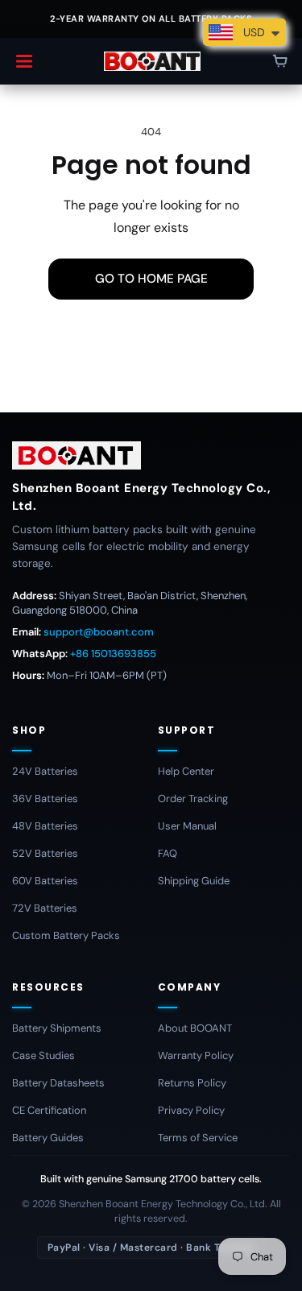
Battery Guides (48, 1137)
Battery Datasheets (58, 1083)
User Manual (187, 826)
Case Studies (43, 1055)
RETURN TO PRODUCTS (151, 342)
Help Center (186, 771)
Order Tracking (193, 798)
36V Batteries (45, 798)
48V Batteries (45, 826)
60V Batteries (45, 881)
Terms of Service (198, 1137)
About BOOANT (195, 1028)
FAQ (167, 853)
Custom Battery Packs (66, 935)
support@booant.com (98, 632)
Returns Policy (192, 1083)
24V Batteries (45, 771)
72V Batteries (44, 908)
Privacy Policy (191, 1110)
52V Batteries (45, 853)
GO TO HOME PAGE (151, 279)
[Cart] (280, 61)
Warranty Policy (196, 1055)
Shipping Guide (194, 881)
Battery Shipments (56, 1028)
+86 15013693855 (113, 653)
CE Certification (49, 1110)
